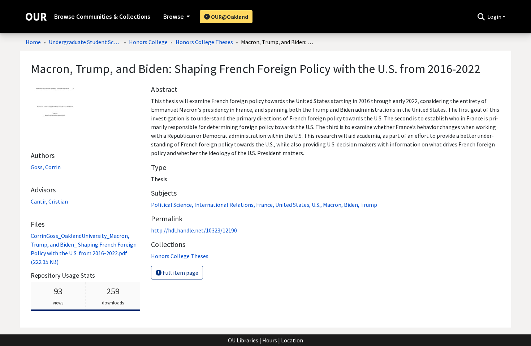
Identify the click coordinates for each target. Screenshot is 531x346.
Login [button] (494, 16)
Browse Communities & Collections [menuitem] (102, 17)
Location (292, 340)
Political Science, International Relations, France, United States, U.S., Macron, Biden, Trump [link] (264, 204)
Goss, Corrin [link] (46, 167)
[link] (179, 256)
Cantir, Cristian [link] (49, 201)
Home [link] (33, 42)
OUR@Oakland (229, 16)
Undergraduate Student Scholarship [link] (85, 42)
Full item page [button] (179, 272)
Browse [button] (173, 17)
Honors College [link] (148, 42)
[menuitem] (175, 16)
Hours (269, 340)
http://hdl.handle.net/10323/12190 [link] (194, 230)
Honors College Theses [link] (204, 42)
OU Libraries (243, 340)
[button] (480, 16)
